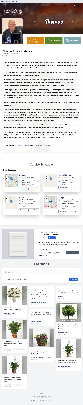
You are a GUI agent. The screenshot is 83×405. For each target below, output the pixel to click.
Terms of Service (46, 398)
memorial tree (23, 145)
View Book (43, 238)
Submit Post (74, 279)
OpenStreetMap (43, 400)
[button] (11, 178)
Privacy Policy (37, 398)
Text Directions (23, 189)
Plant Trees (34, 189)
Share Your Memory (72, 253)
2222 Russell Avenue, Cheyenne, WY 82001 (28, 184)
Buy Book (51, 238)
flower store (47, 145)
